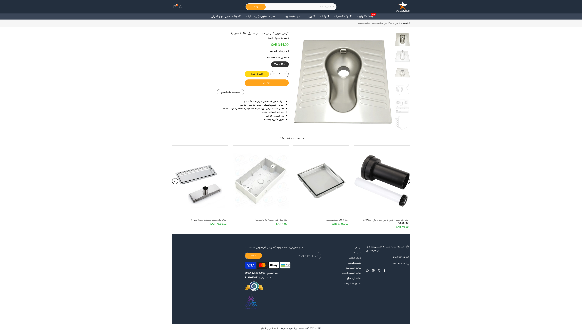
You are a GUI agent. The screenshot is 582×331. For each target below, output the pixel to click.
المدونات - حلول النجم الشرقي (226, 17)
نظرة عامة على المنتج (230, 92)
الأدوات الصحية (344, 17)
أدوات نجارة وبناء (291, 17)
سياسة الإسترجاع (354, 278)
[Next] (175, 181)
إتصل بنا (357, 252)
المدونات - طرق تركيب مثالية (262, 17)
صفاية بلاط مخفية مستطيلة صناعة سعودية (209, 220)
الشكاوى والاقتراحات (352, 283)
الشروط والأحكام (354, 263)
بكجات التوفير (367, 17)
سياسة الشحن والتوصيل (351, 273)
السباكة (325, 17)
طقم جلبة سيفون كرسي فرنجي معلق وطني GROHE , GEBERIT (385, 221)
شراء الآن (266, 83)
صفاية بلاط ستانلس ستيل (337, 220)
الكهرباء (311, 17)
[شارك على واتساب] (367, 270)
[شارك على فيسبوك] (384, 270)
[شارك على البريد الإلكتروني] (373, 270)
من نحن (358, 247)
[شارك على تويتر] (379, 270)
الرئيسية (406, 23)
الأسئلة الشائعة (354, 257)
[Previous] (407, 181)
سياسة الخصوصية (353, 268)
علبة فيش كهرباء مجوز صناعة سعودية (271, 220)
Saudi (271, 38)
